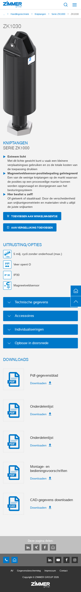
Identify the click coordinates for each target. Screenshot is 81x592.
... (4, 14)
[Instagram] (75, 560)
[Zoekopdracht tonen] (65, 4)
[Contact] (76, 291)
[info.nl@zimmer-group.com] (14, 560)
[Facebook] (45, 547)
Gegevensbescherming (29, 570)
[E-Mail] (53, 547)
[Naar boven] (76, 301)
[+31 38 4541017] (6, 560)
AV (12, 570)
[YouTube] (58, 560)
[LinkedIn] (28, 547)
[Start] (12, 4)
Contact (64, 570)
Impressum (50, 570)
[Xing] (36, 547)
